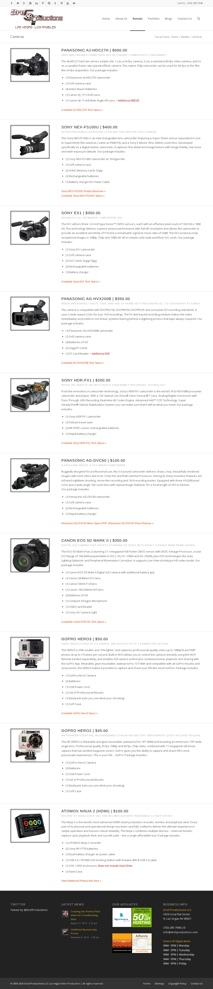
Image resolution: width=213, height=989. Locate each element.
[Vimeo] (61, 3)
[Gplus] (24, 3)
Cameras (17, 36)
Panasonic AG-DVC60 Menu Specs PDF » (85, 523)
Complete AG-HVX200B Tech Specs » (82, 362)
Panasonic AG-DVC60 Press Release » (131, 523)
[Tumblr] (55, 3)
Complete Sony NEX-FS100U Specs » (83, 195)
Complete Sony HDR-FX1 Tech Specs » (83, 443)
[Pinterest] (43, 3)
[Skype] (49, 3)
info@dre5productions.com (180, 932)
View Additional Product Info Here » (81, 880)
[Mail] (74, 3)
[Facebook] (12, 3)
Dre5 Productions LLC (36, 983)
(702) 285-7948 (195, 3)
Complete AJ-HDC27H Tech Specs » (82, 110)
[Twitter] (18, 3)
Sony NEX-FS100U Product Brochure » (83, 191)
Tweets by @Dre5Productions (29, 910)
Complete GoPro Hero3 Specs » (79, 713)
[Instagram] (30, 3)
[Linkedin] (36, 3)
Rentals (185, 36)
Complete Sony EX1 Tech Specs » (80, 281)
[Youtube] (68, 3)
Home (174, 36)
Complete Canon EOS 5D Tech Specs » (83, 621)
